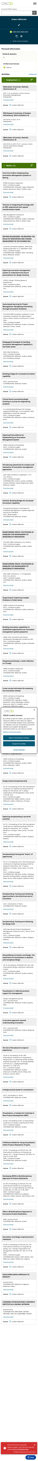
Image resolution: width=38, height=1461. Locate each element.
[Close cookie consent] (34, 710)
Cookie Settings (19, 750)
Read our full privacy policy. (12, 732)
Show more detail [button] (8, 100)
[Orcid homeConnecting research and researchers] (7, 3)
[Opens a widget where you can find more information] (30, 1457)
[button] (32, 74)
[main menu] (34, 3)
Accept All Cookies (19, 744)
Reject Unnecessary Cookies (19, 738)
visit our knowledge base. (20, 1449)
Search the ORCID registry (9, 9)
